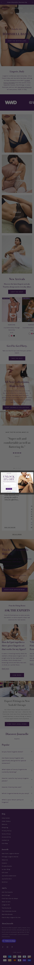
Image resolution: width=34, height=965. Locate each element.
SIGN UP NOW (9, 488)
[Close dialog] (32, 473)
